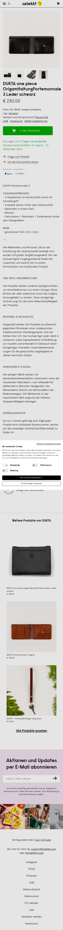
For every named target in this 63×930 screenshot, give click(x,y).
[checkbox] (5, 465)
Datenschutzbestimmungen (49, 444)
